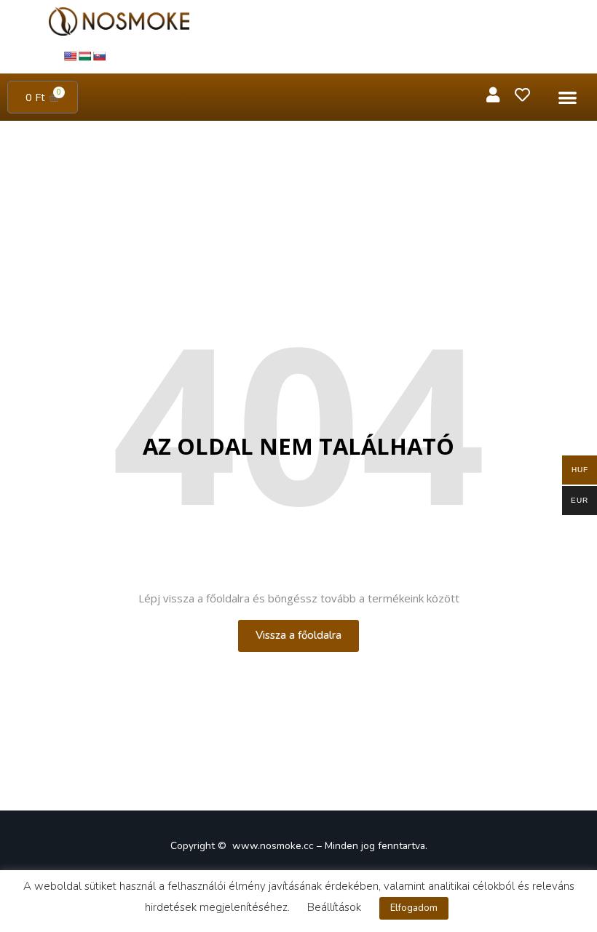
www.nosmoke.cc (273, 846)
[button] (568, 97)
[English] (69, 56)
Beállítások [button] (334, 907)
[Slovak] (99, 56)
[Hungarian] (84, 56)
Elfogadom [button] (414, 908)
